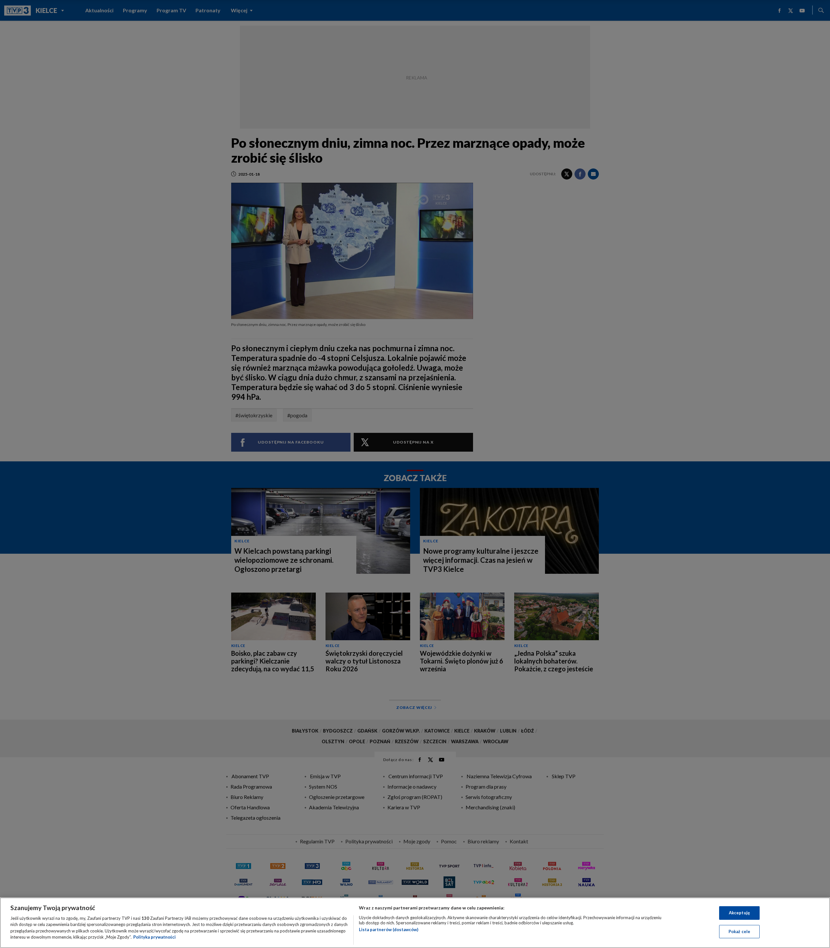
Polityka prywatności (154, 937)
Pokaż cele (739, 931)
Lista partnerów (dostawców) (388, 929)
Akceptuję (739, 912)
